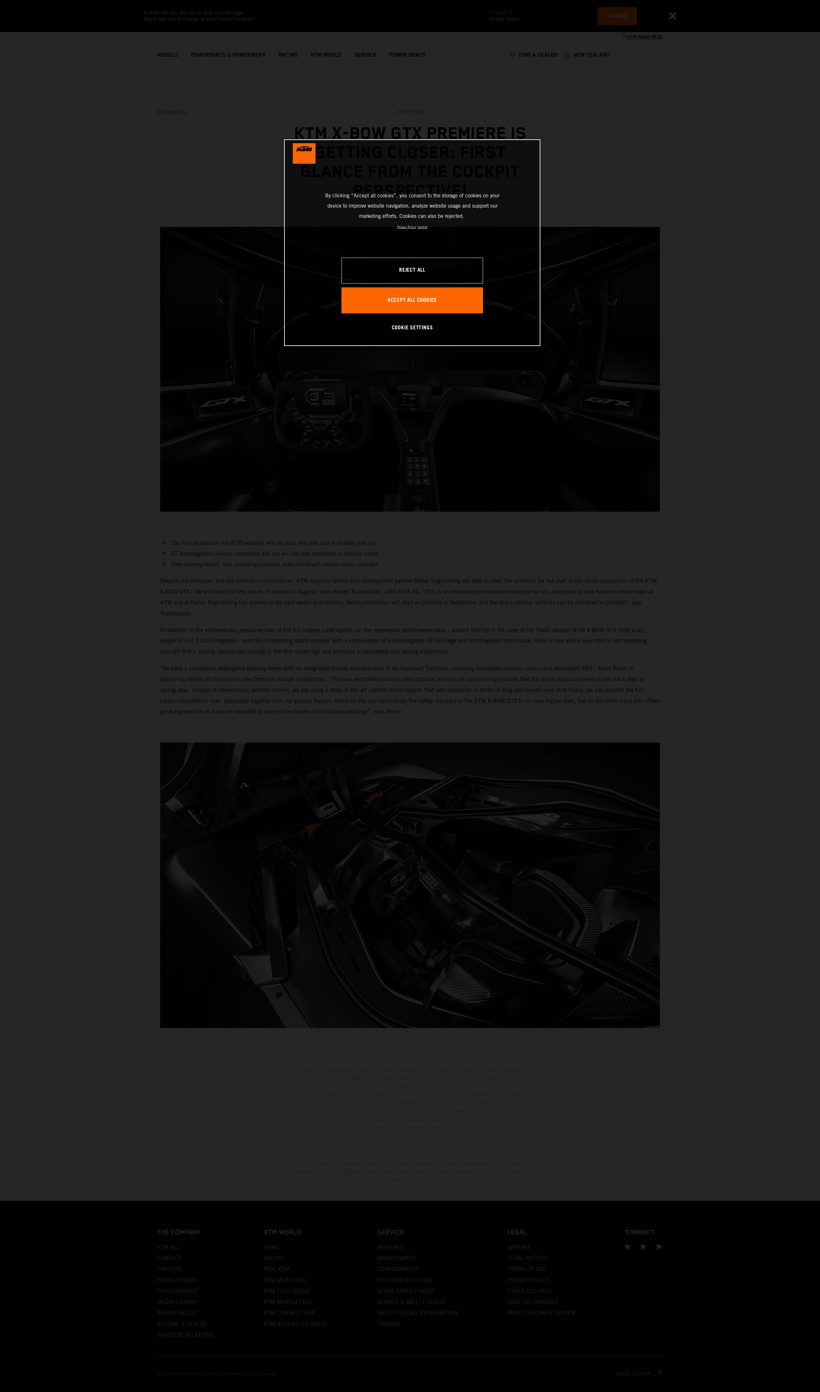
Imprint (422, 227)
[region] (412, 242)
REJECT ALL (412, 270)
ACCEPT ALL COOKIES (412, 300)
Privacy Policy (406, 227)
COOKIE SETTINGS (412, 328)
